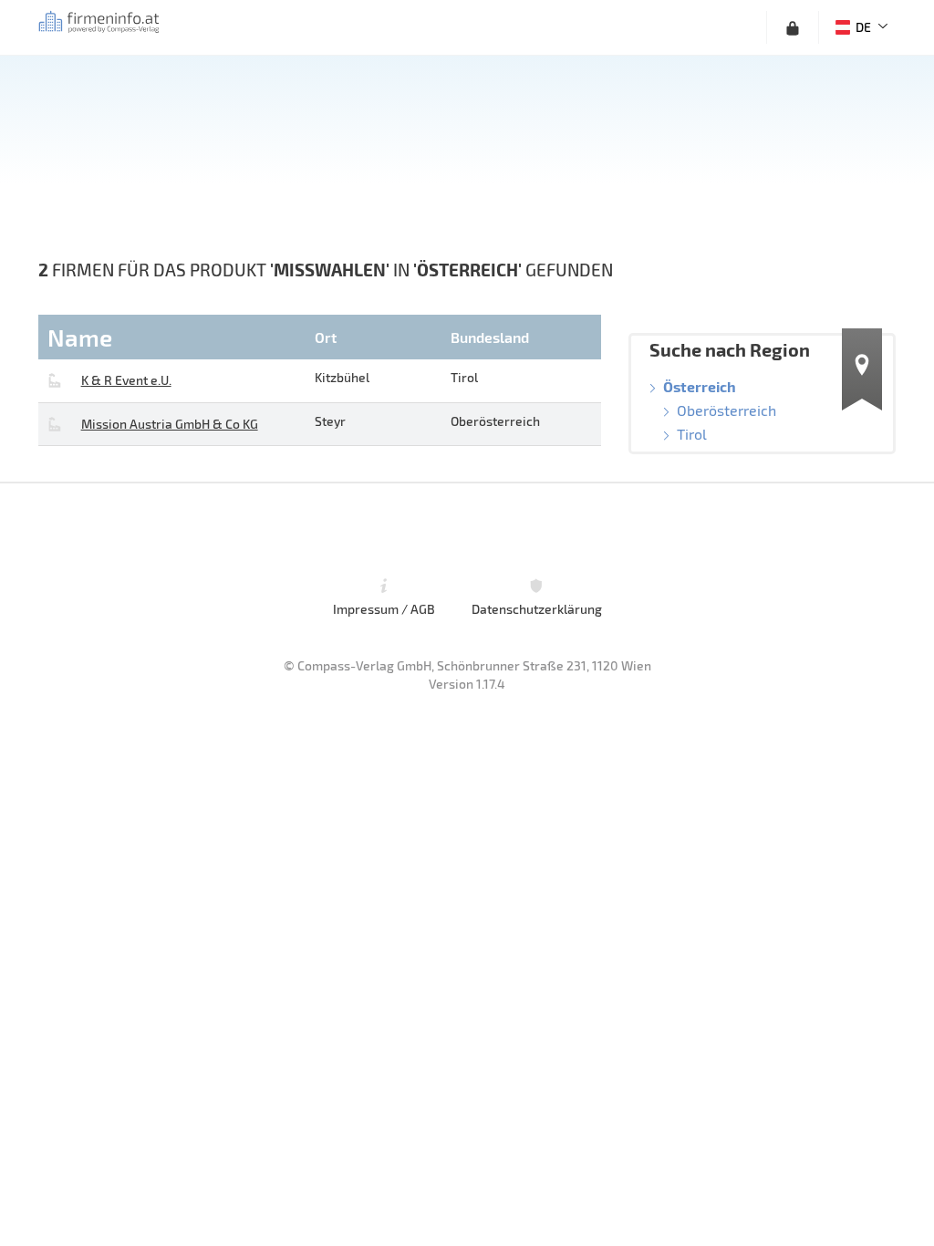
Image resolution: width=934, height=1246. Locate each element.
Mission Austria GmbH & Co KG (169, 423)
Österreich (699, 386)
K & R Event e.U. (126, 380)
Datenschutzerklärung (537, 608)
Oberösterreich (726, 410)
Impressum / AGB (384, 608)
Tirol (692, 433)
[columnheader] (174, 337)
